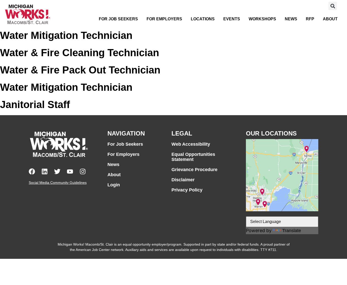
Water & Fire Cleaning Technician (79, 52)
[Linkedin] (44, 171)
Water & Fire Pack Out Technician (80, 70)
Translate (291, 230)
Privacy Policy (186, 189)
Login (113, 184)
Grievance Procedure (194, 169)
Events (231, 19)
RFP (310, 19)
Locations (203, 19)
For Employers (164, 19)
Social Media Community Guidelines (58, 183)
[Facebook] (32, 171)
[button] (332, 6)
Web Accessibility (190, 144)
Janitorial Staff (35, 104)
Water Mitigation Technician (66, 35)
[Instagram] (83, 171)
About (330, 19)
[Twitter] (57, 171)
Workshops (262, 19)
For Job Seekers (118, 19)
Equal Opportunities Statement (193, 157)
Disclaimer (183, 179)
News (291, 19)
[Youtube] (70, 171)
